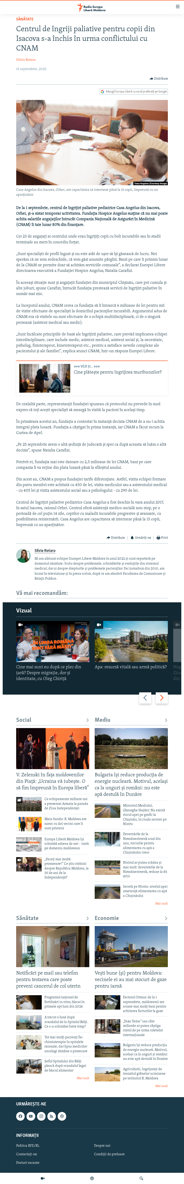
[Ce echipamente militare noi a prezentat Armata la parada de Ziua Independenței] (29, 804)
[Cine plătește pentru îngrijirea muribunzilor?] (44, 378)
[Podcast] (92, 1178)
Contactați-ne (26, 1154)
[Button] (159, 79)
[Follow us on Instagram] (41, 1116)
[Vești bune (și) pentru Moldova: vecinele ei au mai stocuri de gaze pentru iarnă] (131, 946)
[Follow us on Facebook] (20, 1116)
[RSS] (51, 1116)
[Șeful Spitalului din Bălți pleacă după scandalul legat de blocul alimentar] (29, 1066)
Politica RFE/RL (27, 1146)
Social (23, 720)
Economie (107, 919)
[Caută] (141, 1178)
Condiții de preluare (109, 1154)
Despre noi (102, 1146)
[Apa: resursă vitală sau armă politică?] (131, 641)
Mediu (102, 720)
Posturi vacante (27, 1163)
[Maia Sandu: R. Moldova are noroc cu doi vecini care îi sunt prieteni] (29, 824)
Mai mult (161, 903)
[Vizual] (42, 1178)
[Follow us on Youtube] (30, 1116)
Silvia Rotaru (26, 60)
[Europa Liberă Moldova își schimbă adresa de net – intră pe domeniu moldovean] (29, 844)
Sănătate (24, 20)
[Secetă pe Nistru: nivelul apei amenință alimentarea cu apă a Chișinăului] (107, 892)
